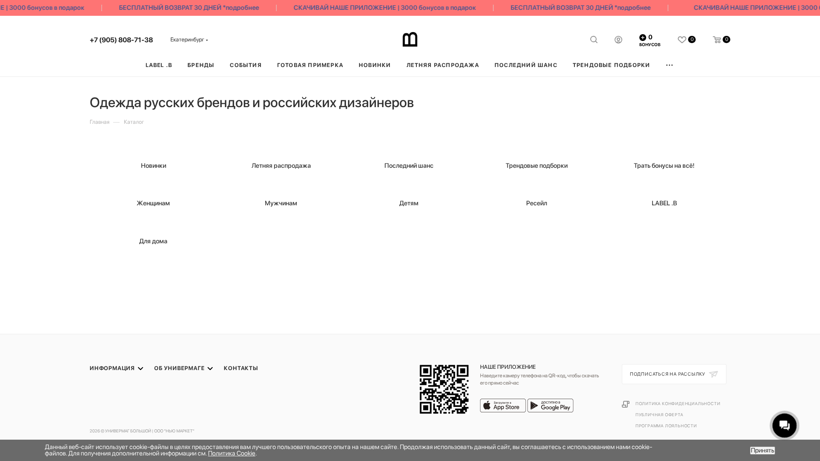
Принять (762, 450)
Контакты (241, 368)
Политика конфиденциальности (678, 403)
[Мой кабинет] (618, 41)
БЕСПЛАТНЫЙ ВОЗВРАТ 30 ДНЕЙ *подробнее (185, 8)
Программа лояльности (666, 425)
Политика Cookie (231, 453)
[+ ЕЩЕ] (670, 65)
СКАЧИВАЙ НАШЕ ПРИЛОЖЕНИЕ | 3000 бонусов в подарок (381, 8)
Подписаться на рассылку (668, 374)
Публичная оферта (659, 414)
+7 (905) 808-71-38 (121, 40)
